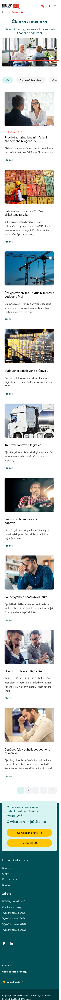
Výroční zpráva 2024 (14, 918)
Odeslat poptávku (31, 832)
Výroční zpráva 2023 (14, 924)
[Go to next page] (52, 790)
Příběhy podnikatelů (13, 901)
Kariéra (6, 885)
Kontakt (6, 868)
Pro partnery (9, 879)
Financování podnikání (31, 80)
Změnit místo (13, 981)
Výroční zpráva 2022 (14, 929)
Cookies (6, 965)
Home (4, 12)
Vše (8, 80)
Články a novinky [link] (18, 12)
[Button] (49, 6)
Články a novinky (12, 907)
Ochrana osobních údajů (14, 971)
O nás (5, 873)
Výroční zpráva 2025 (14, 912)
